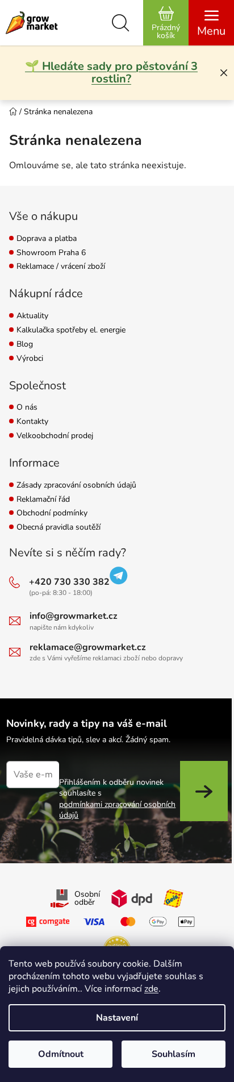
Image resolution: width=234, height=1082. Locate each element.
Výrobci (29, 359)
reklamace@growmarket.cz (88, 647)
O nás (26, 408)
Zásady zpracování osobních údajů (76, 485)
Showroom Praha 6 (51, 253)
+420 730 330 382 (69, 582)
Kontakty (32, 422)
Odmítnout (60, 1054)
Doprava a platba (46, 239)
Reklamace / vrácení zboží (60, 267)
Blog (24, 344)
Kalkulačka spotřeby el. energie (71, 330)
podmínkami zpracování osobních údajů (117, 810)
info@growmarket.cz (74, 616)
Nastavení (117, 1018)
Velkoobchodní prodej (54, 436)
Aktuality (32, 316)
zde (151, 989)
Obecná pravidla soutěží (58, 527)
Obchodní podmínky (51, 513)
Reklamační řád (43, 500)
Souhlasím (173, 1054)
